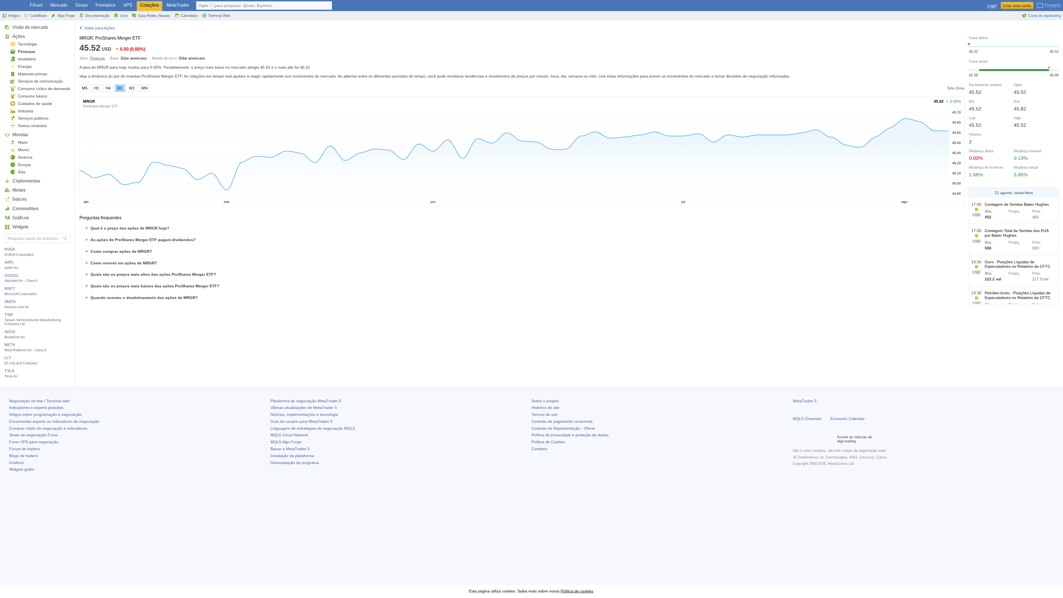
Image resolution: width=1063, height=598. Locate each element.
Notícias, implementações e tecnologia (304, 414)
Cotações (149, 5)
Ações (18, 36)
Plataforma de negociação (305, 401)
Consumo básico (32, 96)
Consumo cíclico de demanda (44, 88)
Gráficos (20, 217)
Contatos (539, 449)
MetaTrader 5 (805, 401)
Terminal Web (219, 16)
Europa (24, 165)
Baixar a (290, 449)
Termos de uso (545, 414)
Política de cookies (577, 591)
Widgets (20, 227)
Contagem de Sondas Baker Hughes (1017, 204)
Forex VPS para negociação (33, 442)
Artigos (14, 16)
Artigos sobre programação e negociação (45, 414)
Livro (124, 16)
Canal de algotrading (1044, 16)
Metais (18, 190)
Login (992, 6)
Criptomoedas (26, 181)
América (25, 157)
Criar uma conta (1017, 5)
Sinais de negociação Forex (33, 435)
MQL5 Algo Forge (285, 442)
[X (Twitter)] (814, 439)
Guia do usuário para (301, 421)
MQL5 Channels (807, 418)
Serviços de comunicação (40, 81)
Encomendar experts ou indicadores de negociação (54, 421)
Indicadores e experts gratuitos (36, 407)
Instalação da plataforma (292, 455)
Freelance (105, 5)
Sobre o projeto (545, 401)
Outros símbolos (32, 125)
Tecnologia (27, 44)
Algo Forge (66, 16)
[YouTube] (822, 439)
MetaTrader (178, 5)
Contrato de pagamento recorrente (562, 421)
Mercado (59, 5)
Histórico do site (545, 407)
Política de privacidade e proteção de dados (570, 435)
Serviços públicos (33, 118)
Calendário (189, 16)
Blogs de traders (23, 455)
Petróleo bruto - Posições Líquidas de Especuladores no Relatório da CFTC (1018, 295)
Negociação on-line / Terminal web (39, 401)
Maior (23, 142)
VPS (127, 5)
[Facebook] (796, 439)
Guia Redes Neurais (154, 16)
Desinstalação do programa (294, 462)
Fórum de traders (24, 449)
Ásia (21, 172)
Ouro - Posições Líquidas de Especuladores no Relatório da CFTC (1017, 264)
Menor (23, 150)
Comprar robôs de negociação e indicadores (48, 428)
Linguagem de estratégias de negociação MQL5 (312, 428)
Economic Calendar (847, 418)
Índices (19, 199)
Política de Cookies (548, 442)
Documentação (97, 16)
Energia (25, 66)
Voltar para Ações (99, 28)
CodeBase (38, 16)
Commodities (25, 208)
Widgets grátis (21, 469)
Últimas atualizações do (303, 407)
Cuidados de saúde (35, 103)
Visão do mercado (30, 27)
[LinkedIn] (831, 439)
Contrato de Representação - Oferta (563, 428)
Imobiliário (27, 59)
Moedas (20, 134)
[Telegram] (805, 439)
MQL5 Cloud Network (289, 435)
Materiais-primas (32, 74)
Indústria (25, 111)
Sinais (81, 5)
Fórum (36, 5)
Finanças (26, 51)
